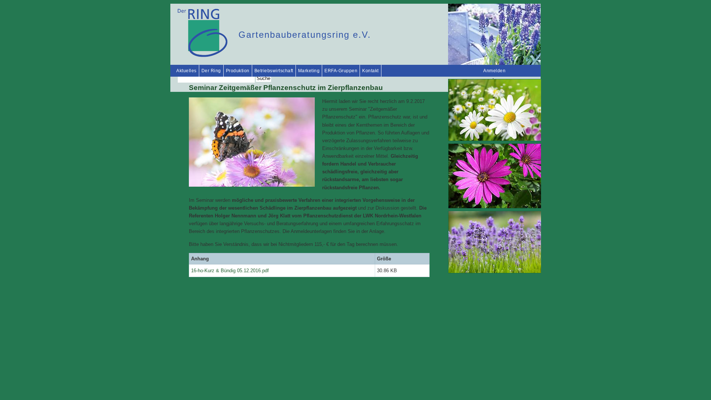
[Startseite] (202, 55)
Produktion (238, 70)
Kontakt (370, 70)
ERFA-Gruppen (340, 70)
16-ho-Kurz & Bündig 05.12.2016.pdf (230, 270)
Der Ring (211, 70)
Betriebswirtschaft (273, 70)
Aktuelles (186, 70)
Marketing (309, 70)
